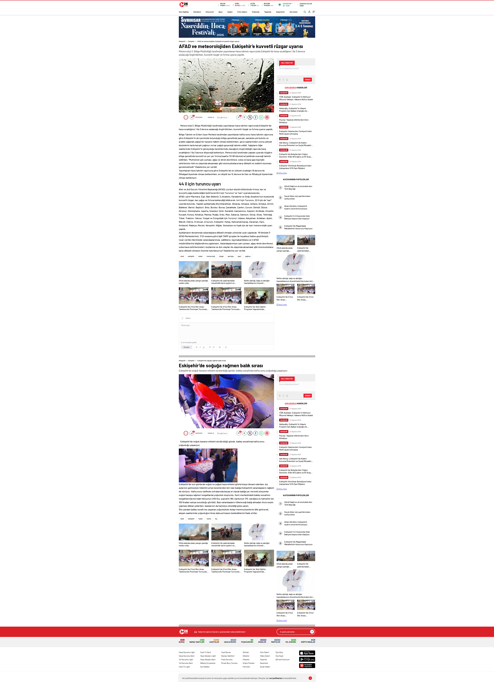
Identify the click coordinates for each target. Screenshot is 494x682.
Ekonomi (210, 12)
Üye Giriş (279, 652)
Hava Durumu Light (187, 652)
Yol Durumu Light (186, 659)
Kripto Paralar (308, 641)
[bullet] (213, 347)
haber (200, 256)
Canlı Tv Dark (205, 652)
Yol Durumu (290, 641)
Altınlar (246, 652)
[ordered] (210, 347)
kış (216, 519)
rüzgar (221, 256)
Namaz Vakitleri (196, 641)
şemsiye (231, 256)
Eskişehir (191, 41)
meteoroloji (211, 256)
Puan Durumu (247, 641)
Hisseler (262, 641)
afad (182, 256)
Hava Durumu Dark (186, 656)
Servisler (294, 12)
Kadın (230, 12)
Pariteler (275, 641)
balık (182, 519)
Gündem (197, 12)
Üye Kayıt (279, 656)
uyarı (239, 256)
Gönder (187, 347)
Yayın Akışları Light (208, 656)
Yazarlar (267, 12)
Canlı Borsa (226, 652)
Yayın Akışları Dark (207, 659)
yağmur (248, 256)
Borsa (181, 641)
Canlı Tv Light (184, 667)
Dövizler (246, 656)
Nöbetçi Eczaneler (208, 663)
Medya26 (182, 41)
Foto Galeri (242, 12)
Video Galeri (265, 656)
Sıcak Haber (265, 667)
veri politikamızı (275, 678)
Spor (220, 12)
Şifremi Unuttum (282, 659)
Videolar (255, 12)
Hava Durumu (230, 641)
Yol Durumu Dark (186, 663)
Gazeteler (280, 12)
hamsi (209, 519)
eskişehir (191, 256)
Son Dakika (184, 12)
